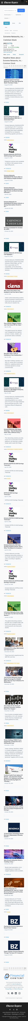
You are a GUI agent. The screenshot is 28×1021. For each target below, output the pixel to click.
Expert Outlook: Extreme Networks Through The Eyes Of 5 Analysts (14, 952)
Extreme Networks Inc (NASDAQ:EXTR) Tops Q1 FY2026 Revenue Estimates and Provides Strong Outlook (13, 891)
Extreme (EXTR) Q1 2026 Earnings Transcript (13, 518)
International (7, 33)
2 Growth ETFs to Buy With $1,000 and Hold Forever (13, 648)
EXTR (9, 43)
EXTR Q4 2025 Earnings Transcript (11, 493)
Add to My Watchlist (7, 52)
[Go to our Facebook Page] (10, 1010)
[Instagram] (19, 993)
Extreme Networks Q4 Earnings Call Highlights (13, 253)
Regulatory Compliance (11, 373)
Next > (25, 66)
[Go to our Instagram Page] (17, 1010)
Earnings (15, 276)
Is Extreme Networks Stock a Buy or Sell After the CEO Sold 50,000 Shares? (13, 613)
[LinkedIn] (15, 993)
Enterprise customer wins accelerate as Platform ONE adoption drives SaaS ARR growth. (14, 163)
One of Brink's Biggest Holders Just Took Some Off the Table (13, 324)
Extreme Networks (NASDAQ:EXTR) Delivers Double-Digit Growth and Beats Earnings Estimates (13, 190)
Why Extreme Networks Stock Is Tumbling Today (13, 861)
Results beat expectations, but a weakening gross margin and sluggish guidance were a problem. (14, 869)
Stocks (13, 23)
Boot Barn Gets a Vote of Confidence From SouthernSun (13, 354)
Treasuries (13, 33)
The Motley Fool (8, 168)
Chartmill (7, 183)
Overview (6, 30)
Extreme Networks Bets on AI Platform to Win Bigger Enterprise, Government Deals (13, 389)
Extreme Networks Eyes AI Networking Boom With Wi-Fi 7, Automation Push (13, 118)
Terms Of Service (18, 989)
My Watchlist (18, 14)
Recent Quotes (7, 14)
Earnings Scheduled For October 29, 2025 (13, 228)
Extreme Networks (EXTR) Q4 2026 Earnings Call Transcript (13, 155)
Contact (19, 1016)
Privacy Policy (8, 989)
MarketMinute (8, 760)
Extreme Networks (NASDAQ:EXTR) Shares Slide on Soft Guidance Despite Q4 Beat (13, 177)
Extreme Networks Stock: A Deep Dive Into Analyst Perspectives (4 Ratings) (13, 808)
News (11, 30)
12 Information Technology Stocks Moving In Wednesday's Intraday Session (13, 835)
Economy (8, 478)
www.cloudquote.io (16, 984)
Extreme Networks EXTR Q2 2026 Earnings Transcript (13, 581)
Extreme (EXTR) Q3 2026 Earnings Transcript (14, 464)
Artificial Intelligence (10, 276)
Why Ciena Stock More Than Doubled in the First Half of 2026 (14, 291)
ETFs (20, 23)
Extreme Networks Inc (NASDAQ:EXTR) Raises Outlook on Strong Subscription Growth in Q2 (14, 204)
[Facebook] (12, 993)
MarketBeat (7, 137)
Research (21, 54)
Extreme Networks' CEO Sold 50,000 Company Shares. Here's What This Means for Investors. (13, 546)
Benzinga (7, 102)
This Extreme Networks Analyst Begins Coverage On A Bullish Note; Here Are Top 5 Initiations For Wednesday (14, 680)
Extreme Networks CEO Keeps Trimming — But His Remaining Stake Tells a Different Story (13, 431)
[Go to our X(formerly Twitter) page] (13, 1010)
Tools (6, 27)
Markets (6, 23)
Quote (8, 54)
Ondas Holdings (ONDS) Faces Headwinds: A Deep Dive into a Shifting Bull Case (13, 741)
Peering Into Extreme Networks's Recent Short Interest (13, 927)
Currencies (15, 30)
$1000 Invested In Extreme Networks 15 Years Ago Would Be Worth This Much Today (13, 81)
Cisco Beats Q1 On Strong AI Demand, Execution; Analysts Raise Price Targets (12, 707)
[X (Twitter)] (8, 993)
